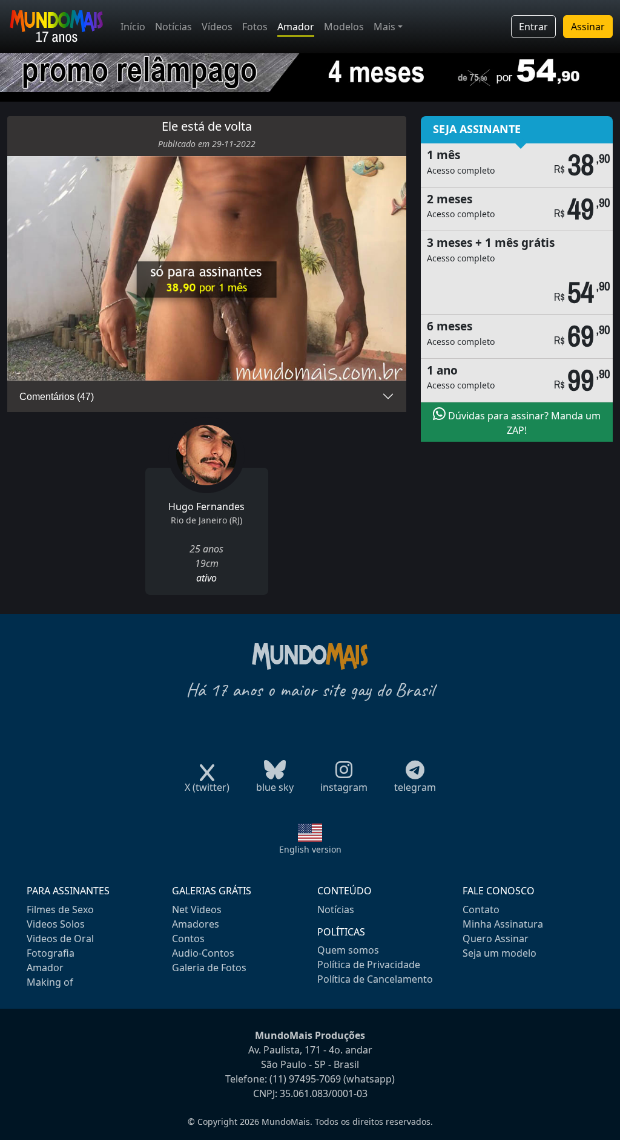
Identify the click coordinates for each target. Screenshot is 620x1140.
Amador (295, 26)
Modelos (344, 26)
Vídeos (217, 26)
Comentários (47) (56, 396)
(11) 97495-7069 (305, 1079)
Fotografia (50, 953)
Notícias (173, 26)
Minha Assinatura (503, 924)
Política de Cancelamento (375, 979)
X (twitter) (207, 787)
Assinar (588, 26)
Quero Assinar (496, 938)
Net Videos (197, 909)
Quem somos (348, 950)
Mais (384, 26)
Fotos (255, 26)
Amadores (195, 924)
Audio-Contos (203, 953)
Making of (50, 982)
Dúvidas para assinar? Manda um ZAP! (523, 423)
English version (310, 849)
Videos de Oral (60, 938)
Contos (188, 938)
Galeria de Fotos (209, 967)
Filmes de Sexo (60, 909)
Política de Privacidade (368, 964)
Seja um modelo (499, 953)
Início (132, 26)
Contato (481, 909)
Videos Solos (56, 924)
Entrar (533, 26)
